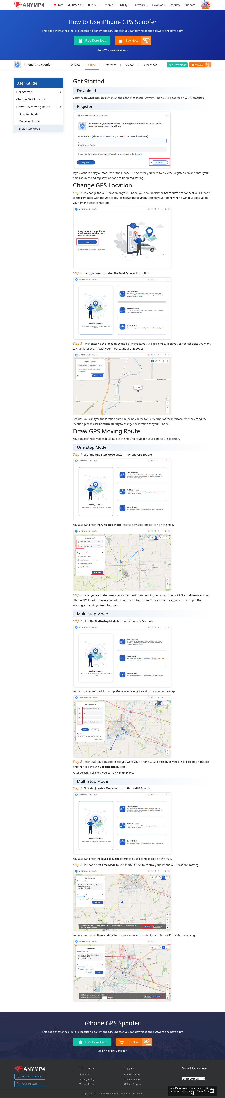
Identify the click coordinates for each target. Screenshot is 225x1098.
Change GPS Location (31, 99)
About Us (84, 1074)
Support (190, 5)
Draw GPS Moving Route (33, 107)
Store (60, 5)
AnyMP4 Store (29, 1083)
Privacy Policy (86, 1079)
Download (158, 5)
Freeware (140, 5)
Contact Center (132, 1079)
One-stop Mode (28, 114)
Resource (175, 5)
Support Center (132, 1074)
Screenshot (150, 65)
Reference (110, 65)
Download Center (31, 1076)
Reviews (130, 65)
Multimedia (74, 5)
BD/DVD (93, 5)
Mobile (109, 5)
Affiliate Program (133, 1084)
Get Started (24, 92)
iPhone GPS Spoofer (38, 64)
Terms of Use (86, 1084)
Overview (74, 65)
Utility (123, 5)
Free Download (177, 65)
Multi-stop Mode (29, 121)
